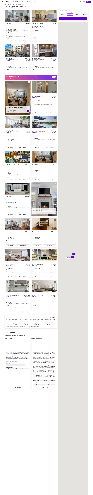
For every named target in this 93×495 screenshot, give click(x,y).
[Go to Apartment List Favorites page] (80, 1)
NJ (8, 4)
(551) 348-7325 (34, 265)
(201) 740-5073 (35, 60)
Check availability (22, 40)
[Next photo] (29, 16)
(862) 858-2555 (8, 296)
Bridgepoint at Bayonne (37, 231)
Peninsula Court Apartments (11, 294)
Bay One (10, 196)
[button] (68, 258)
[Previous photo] (6, 16)
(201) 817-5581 (34, 27)
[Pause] (29, 82)
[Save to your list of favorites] (28, 11)
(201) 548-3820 (8, 132)
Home (6, 4)
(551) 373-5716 (34, 296)
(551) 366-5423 (34, 97)
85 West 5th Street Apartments (38, 164)
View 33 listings (17, 387)
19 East (33, 95)
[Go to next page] (42, 312)
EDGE (10, 23)
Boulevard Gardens (36, 58)
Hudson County (12, 4)
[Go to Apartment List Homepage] (6, 1)
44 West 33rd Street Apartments (12, 164)
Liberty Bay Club (9, 58)
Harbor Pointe (11, 130)
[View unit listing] (28, 111)
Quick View (10, 40)
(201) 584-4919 (8, 265)
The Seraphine (35, 294)
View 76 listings (44, 387)
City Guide (52, 317)
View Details (37, 307)
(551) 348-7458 (34, 132)
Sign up (88, 1)
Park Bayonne (8, 231)
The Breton (34, 130)
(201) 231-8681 (8, 60)
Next (73, 18)
